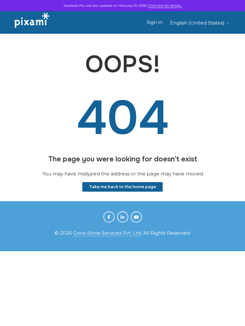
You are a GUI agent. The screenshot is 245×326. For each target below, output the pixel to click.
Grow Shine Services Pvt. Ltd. (107, 233)
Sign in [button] (154, 22)
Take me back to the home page (122, 186)
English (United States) (198, 22)
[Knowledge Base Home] (32, 22)
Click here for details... (165, 6)
